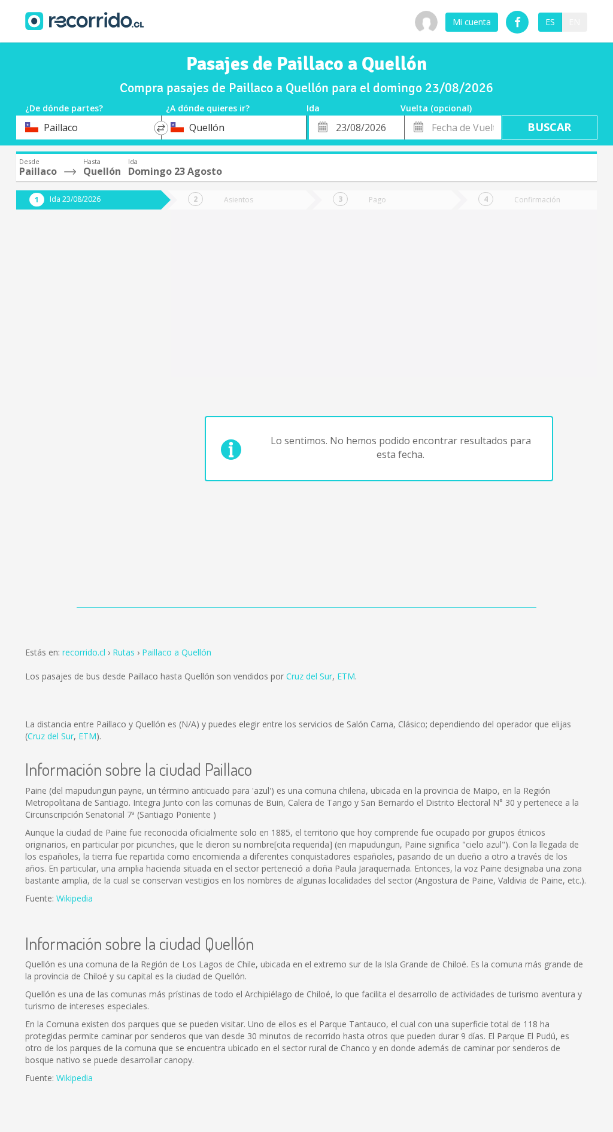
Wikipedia (74, 898)
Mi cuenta (472, 22)
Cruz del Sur (309, 676)
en (574, 22)
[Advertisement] (80, 414)
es (550, 22)
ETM (346, 676)
